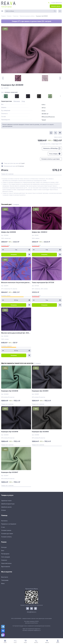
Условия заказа (6, 530)
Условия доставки (7, 533)
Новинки (4, 560)
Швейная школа (6, 507)
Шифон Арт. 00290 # (39, 232)
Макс (3, 583)
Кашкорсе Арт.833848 (9, 391)
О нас (3, 527)
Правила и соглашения (8, 524)
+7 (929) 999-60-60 (56, 2)
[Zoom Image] (31, 49)
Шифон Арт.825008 (8, 232)
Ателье (3, 510)
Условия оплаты (6, 537)
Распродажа (5, 554)
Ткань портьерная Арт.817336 (43, 282)
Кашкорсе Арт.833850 (40, 431)
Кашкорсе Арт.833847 (9, 472)
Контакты (4, 521)
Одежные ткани (6, 500)
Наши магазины (6, 563)
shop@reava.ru (31, 612)
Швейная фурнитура (7, 504)
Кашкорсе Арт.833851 (40, 391)
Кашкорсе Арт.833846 (9, 431)
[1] (18, 78)
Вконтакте (4, 577)
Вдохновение (5, 566)
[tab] (6, 101)
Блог (2, 550)
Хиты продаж (5, 557)
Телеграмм (4, 580)
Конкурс (4, 547)
